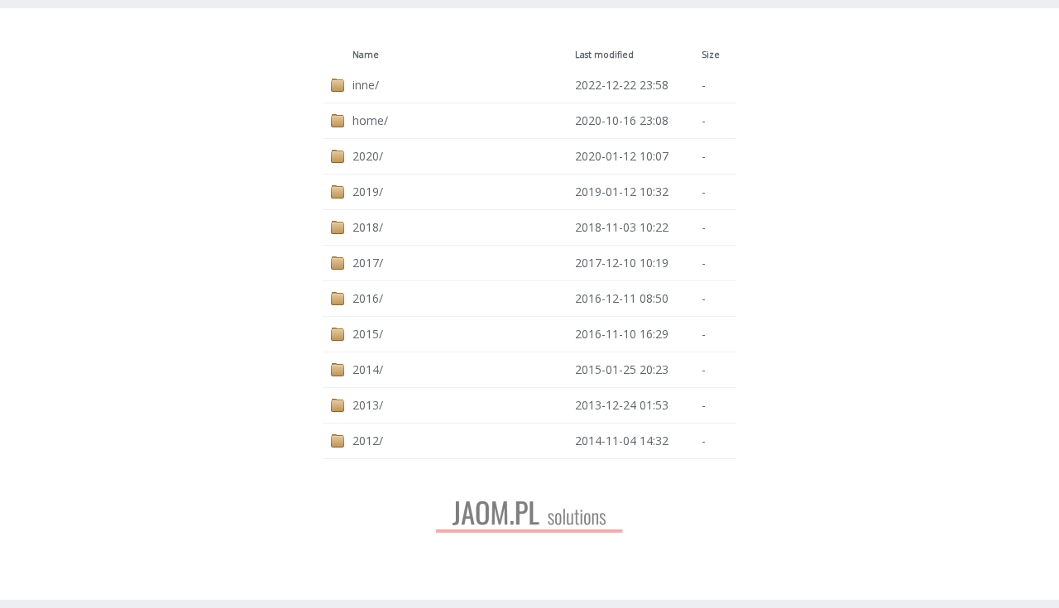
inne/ (365, 85)
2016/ (367, 298)
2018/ (367, 227)
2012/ (367, 440)
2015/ (367, 334)
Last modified (604, 54)
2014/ (367, 369)
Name (365, 54)
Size (711, 54)
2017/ (367, 262)
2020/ (367, 156)
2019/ (367, 191)
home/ (370, 120)
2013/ (367, 405)
